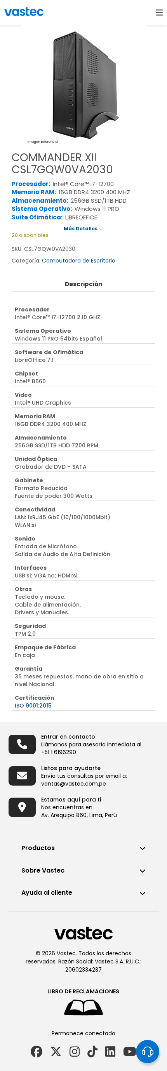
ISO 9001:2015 (33, 705)
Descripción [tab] (83, 284)
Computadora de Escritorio (78, 260)
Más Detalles (81, 228)
